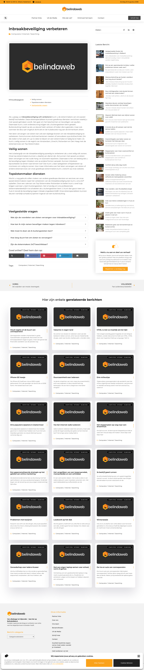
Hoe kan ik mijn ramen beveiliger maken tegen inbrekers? (48, 224)
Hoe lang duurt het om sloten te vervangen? (48, 238)
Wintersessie (102, 520)
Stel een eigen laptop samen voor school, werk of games (71, 568)
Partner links (37, 18)
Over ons (55, 620)
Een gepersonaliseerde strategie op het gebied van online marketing (27, 473)
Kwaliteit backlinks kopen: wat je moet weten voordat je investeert (61, 645)
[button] (139, 656)
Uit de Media (52, 18)
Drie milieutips (103, 377)
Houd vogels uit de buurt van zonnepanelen (23, 331)
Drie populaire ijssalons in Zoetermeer (27, 425)
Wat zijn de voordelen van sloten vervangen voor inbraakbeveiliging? (48, 217)
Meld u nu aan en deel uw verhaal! (115, 252)
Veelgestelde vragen (39, 105)
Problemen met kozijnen (21, 520)
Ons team (55, 624)
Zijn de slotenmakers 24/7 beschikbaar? (48, 244)
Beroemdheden (57, 628)
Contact (101, 18)
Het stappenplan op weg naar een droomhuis (111, 426)
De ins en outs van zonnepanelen (111, 567)
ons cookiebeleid (57, 664)
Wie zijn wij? (67, 18)
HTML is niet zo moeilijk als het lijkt (112, 330)
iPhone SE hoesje (17, 377)
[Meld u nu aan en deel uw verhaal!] (115, 246)
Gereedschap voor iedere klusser (24, 567)
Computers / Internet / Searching (25, 34)
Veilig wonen (37, 99)
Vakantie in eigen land (63, 330)
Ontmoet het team (85, 18)
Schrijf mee (56, 635)
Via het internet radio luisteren (67, 425)
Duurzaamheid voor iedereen (66, 377)
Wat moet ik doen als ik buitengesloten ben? (48, 231)
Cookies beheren (127, 663)
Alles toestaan (99, 663)
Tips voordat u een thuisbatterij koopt (118, 189)
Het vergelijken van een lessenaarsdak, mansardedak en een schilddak (70, 473)
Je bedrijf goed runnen (107, 472)
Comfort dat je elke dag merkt (116, 165)
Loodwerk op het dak (63, 520)
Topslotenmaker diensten (41, 102)
